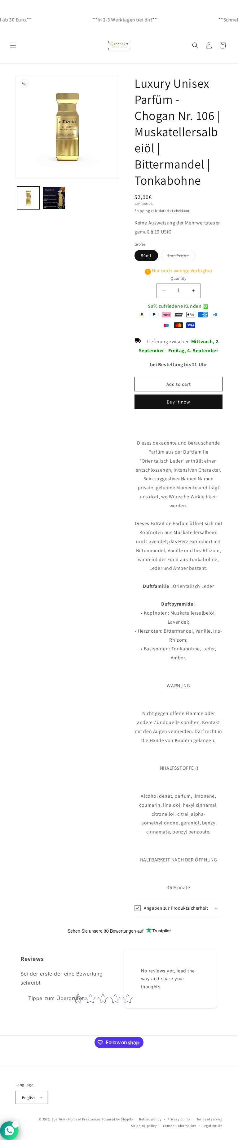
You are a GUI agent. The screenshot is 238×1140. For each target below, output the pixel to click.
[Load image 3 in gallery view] (54, 198)
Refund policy (150, 1119)
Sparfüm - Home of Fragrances (76, 1119)
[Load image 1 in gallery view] (28, 198)
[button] (13, 45)
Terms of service (209, 1119)
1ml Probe (181, 256)
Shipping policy (144, 1126)
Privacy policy (178, 1119)
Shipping (142, 210)
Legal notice (213, 1126)
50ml (146, 255)
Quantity (178, 278)
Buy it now (178, 402)
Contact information (179, 1126)
